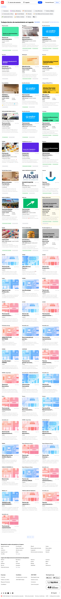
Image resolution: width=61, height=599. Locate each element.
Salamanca (48, 565)
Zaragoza (18, 565)
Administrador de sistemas (37, 552)
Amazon (44, 396)
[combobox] (16, 2)
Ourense (48, 559)
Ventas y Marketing (16, 10)
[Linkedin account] (12, 593)
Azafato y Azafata (20, 16)
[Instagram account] (3, 593)
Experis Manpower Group (27, 443)
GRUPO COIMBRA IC (6, 197)
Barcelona (18, 559)
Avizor (3, 396)
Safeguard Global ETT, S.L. (47, 82)
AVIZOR (3, 254)
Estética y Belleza (50, 10)
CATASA (3, 141)
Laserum (44, 170)
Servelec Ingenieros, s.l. (47, 227)
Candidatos (3, 584)
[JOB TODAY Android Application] (56, 578)
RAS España (24, 54)
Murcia (2, 565)
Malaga (32, 563)
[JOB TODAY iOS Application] (49, 578)
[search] (40, 2)
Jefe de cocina (19, 550)
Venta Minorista (38, 10)
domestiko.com (25, 325)
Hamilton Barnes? (45, 419)
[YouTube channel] (8, 593)
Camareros (5, 10)
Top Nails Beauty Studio (6, 170)
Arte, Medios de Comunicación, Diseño (44, 13)
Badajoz (3, 563)
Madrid (2, 559)
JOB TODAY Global (20, 579)
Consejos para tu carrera (21, 577)
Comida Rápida (20, 13)
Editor (17, 552)
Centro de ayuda (34, 584)
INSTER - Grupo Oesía (6, 372)
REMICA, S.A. (4, 490)
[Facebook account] (5, 593)
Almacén (30, 13)
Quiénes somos (34, 579)
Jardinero (3, 550)
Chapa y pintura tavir (46, 197)
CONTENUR (24, 349)
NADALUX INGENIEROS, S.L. (7, 467)
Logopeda (33, 550)
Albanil (32, 546)
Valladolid (33, 565)
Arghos (3, 278)
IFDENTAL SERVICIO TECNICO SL (28, 490)
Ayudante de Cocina (8, 16)
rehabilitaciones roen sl (27, 141)
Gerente (47, 552)
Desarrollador (49, 548)
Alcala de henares (5, 567)
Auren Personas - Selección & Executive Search (30, 373)
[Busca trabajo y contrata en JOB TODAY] (2, 2)
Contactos (33, 582)
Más (34, 16)
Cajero (47, 546)
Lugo (2, 561)
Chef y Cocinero (28, 10)
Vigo (17, 561)
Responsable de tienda (36, 548)
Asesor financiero (20, 548)
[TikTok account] (1, 593)
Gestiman (44, 141)
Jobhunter (24, 197)
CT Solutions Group (6, 325)
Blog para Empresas (5, 582)
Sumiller (3, 553)
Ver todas (18, 553)
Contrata (3, 577)
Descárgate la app (35, 577)
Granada (18, 563)
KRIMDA (23, 278)
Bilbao (47, 561)
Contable (48, 550)
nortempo (44, 111)
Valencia (32, 559)
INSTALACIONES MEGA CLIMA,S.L (9, 111)
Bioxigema (24, 25)
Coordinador (19, 546)
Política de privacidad (29, 596)
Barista (29, 16)
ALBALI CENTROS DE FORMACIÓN (29, 170)
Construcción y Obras (8, 13)
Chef (2, 548)
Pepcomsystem (5, 25)
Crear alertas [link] (37, 22)
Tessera (23, 396)
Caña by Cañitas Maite (26, 227)
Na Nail (3, 227)
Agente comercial (5, 546)
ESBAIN (3, 443)
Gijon (47, 563)
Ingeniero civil (4, 552)
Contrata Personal (49, 2)
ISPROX (23, 254)
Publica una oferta (5, 579)
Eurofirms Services (46, 25)
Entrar (57, 2)
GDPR (47, 596)
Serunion (4, 54)
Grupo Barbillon (5, 82)
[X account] (10, 593)
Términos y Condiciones (39, 596)
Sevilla (32, 561)
